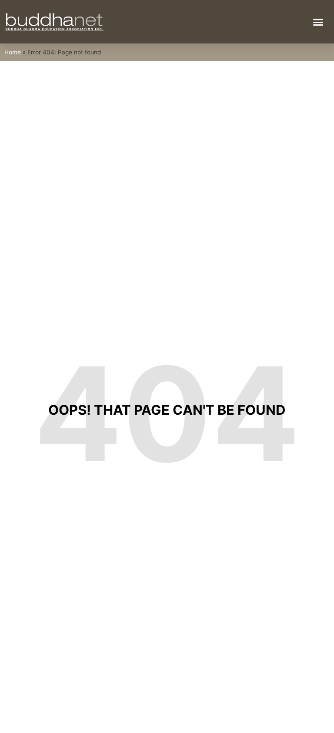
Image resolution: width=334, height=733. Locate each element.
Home (12, 52)
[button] (318, 21)
